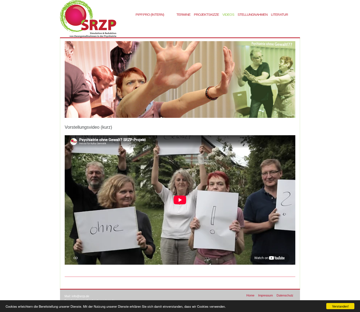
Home (250, 295)
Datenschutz (285, 295)
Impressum (265, 295)
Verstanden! (340, 306)
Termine (183, 14)
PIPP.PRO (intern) (150, 14)
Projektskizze (206, 14)
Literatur (279, 14)
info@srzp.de (80, 296)
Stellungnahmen (253, 14)
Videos (228, 14)
